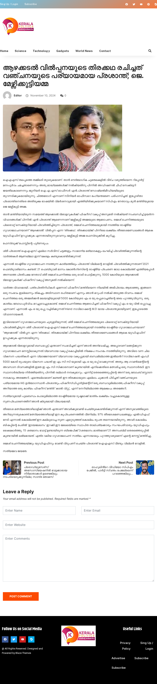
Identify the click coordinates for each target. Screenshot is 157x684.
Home (4, 51)
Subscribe (31, 4)
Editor (18, 95)
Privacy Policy (125, 645)
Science (20, 51)
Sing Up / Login (9, 4)
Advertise (118, 658)
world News (84, 51)
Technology (41, 51)
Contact (105, 51)
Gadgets (62, 51)
